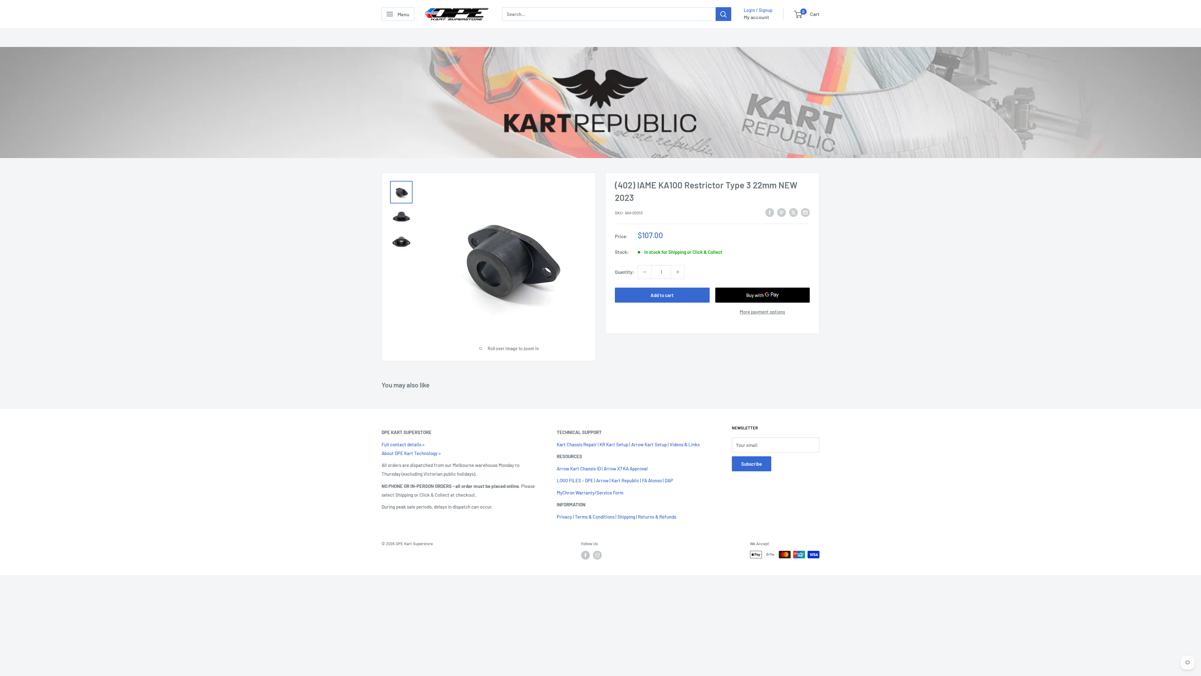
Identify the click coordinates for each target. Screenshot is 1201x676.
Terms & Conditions (595, 517)
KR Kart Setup (614, 444)
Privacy (564, 517)
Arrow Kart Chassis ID (579, 468)
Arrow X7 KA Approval (626, 468)
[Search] (723, 14)
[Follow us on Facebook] (585, 555)
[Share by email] (805, 212)
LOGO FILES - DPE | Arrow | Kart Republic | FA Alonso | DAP (615, 481)
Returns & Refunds (657, 517)
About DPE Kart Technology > (411, 453)
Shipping (626, 517)
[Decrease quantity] (644, 272)
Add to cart (662, 295)
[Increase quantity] (677, 272)
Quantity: (624, 272)
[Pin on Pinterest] (781, 212)
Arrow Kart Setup (649, 444)
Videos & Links (685, 444)
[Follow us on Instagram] (597, 555)
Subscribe (751, 464)
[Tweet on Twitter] (793, 212)
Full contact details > (403, 444)
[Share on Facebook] (769, 212)
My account (756, 17)
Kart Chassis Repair (577, 444)
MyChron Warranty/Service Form (590, 492)
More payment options (762, 312)
